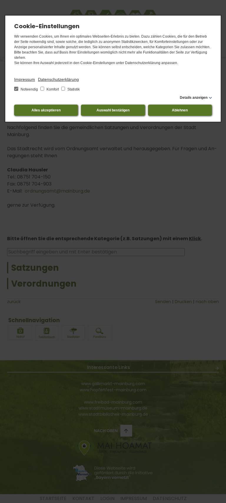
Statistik (73, 89)
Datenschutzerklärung (58, 79)
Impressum (24, 79)
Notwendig (29, 89)
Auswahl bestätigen (113, 110)
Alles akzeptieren (46, 110)
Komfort (53, 89)
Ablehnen (180, 110)
